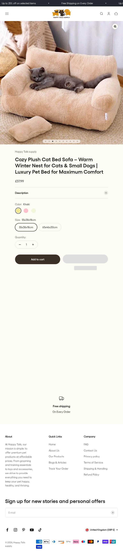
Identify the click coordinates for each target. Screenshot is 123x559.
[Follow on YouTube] (32, 530)
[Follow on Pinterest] (23, 530)
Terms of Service (93, 462)
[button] (85, 259)
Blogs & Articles (57, 462)
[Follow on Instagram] (15, 530)
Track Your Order (58, 468)
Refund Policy (91, 474)
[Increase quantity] (33, 244)
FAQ (86, 444)
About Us (54, 450)
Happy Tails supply (26, 151)
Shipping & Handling (95, 468)
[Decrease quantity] (20, 244)
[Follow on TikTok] (40, 530)
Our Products (56, 456)
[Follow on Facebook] (7, 530)
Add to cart (37, 259)
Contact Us (90, 450)
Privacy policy (92, 456)
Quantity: (20, 237)
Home (52, 444)
